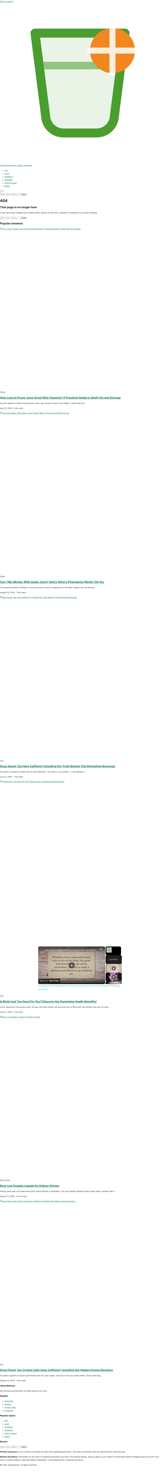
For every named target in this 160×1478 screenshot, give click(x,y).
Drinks (7, 186)
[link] (42, 950)
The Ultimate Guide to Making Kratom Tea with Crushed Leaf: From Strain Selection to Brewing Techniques (71, 950)
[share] (101, 949)
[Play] (114, 968)
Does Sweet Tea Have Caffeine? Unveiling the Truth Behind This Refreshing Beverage (57, 766)
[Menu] (3, 191)
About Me (8, 1401)
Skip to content (6, 1)
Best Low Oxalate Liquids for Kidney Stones (29, 1185)
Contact (7, 1404)
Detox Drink (5, 1180)
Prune (2, 392)
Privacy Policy (10, 1407)
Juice (6, 174)
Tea (6, 170)
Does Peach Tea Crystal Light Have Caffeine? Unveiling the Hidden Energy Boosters (56, 1370)
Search (24, 194)
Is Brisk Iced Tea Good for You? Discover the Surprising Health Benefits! (48, 1001)
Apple (2, 576)
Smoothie (8, 180)
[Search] (1, 191)
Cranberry (8, 177)
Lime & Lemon (10, 183)
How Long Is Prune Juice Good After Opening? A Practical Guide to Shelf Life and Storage (60, 397)
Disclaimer (8, 1411)
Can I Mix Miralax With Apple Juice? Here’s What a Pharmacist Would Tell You (52, 582)
